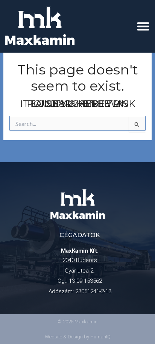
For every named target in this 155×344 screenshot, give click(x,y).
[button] (143, 26)
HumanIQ (100, 336)
